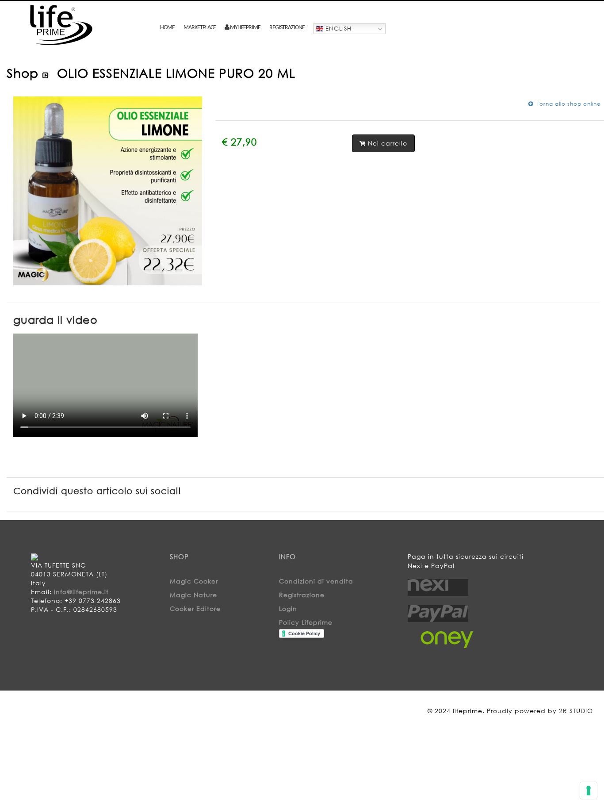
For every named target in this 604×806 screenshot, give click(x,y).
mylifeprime (244, 27)
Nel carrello (386, 143)
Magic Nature (193, 595)
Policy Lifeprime (306, 622)
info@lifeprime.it (81, 591)
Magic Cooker (194, 581)
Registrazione (287, 27)
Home (167, 27)
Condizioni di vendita (316, 581)
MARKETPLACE (199, 27)
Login (288, 608)
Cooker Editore (195, 608)
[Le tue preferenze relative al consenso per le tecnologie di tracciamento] (588, 790)
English (337, 28)
